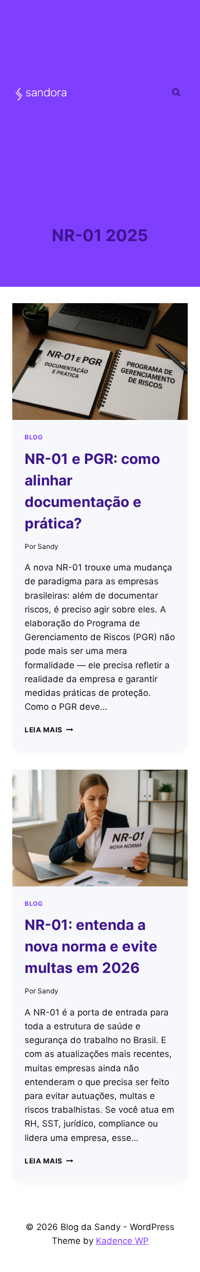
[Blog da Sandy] (41, 94)
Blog (34, 437)
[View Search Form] (176, 92)
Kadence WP (122, 1241)
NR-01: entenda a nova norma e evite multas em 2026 (91, 946)
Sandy (47, 546)
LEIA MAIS (49, 730)
